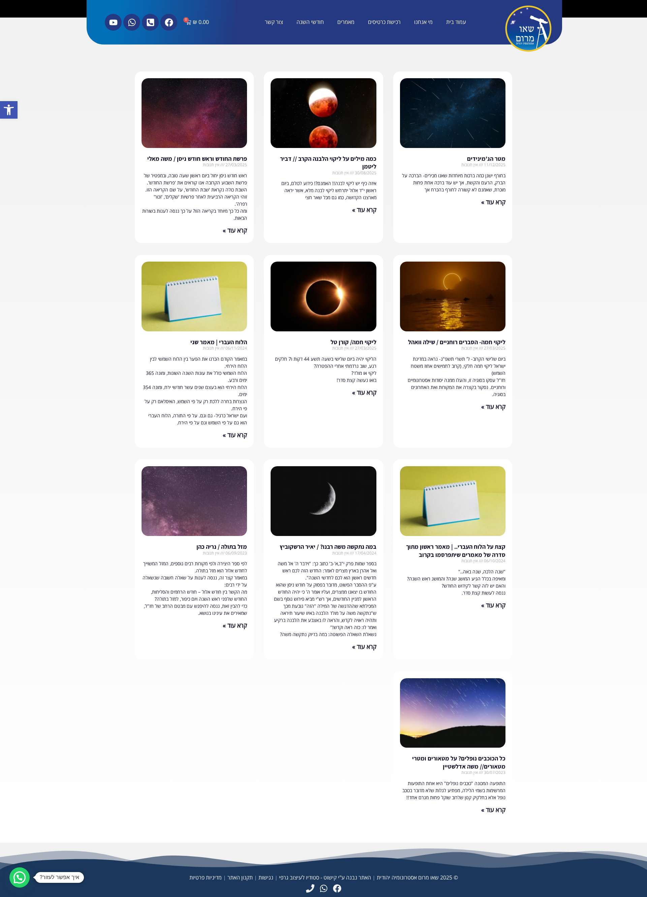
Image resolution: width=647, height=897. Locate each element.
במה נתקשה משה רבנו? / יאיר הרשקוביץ (328, 546)
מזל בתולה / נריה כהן (221, 546)
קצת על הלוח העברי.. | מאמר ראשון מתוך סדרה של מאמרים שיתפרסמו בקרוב (455, 550)
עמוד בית (456, 22)
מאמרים (346, 22)
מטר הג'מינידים (486, 158)
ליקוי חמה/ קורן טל (353, 342)
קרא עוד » (493, 202)
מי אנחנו (423, 22)
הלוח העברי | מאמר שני (218, 342)
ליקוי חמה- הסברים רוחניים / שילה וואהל (456, 342)
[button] (9, 110)
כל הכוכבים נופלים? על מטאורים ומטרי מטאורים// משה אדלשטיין (458, 762)
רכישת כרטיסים (384, 22)
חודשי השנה (310, 22)
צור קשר (274, 22)
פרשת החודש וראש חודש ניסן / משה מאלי (197, 158)
